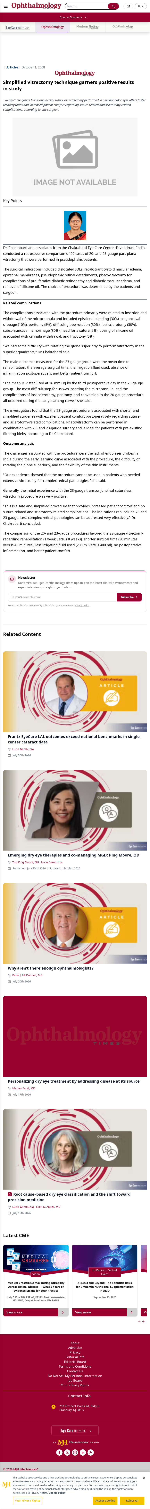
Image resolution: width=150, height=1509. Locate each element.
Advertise (75, 1347)
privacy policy (81, 605)
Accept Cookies (105, 1500)
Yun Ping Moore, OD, (25, 862)
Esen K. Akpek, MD (48, 1207)
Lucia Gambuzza (23, 749)
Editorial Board (75, 1362)
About (75, 1343)
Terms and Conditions (75, 1366)
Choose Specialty (71, 17)
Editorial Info (75, 1357)
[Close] (143, 1478)
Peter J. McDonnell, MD (27, 975)
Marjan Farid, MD (23, 1088)
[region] (75, 1490)
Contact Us (75, 1371)
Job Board (75, 1380)
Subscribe (127, 597)
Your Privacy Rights (75, 1385)
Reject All (132, 1500)
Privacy (75, 1352)
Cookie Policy (57, 1493)
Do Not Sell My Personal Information (75, 1376)
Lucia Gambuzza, (23, 1207)
